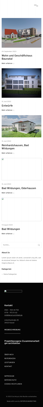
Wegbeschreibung (12, 330)
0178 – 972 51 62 (10, 313)
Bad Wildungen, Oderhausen (19, 188)
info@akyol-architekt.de (13, 315)
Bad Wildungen (11, 229)
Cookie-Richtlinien (13, 384)
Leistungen (9, 363)
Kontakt (8, 366)
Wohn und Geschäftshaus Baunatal (17, 57)
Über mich (9, 355)
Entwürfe (7, 105)
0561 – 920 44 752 (11, 310)
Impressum (9, 376)
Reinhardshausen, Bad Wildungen (15, 147)
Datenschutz (10, 380)
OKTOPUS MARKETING (28, 401)
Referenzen (9, 359)
